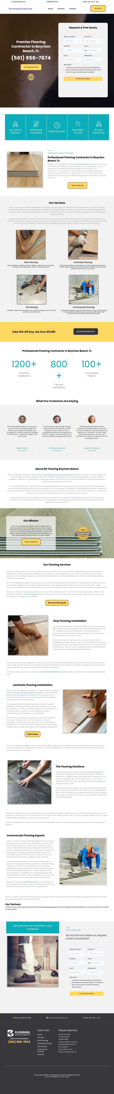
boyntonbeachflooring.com (58, 1018)
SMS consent (67, 64)
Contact (72, 9)
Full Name (67, 46)
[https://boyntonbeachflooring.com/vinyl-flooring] (31, 244)
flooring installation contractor (68, 1042)
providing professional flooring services (59, 475)
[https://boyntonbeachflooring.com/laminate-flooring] (82, 244)
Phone (86, 46)
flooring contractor (64, 1034)
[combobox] (73, 41)
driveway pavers (50, 907)
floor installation (63, 1047)
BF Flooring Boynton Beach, (80, 164)
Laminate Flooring (44, 1043)
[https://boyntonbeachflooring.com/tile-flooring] (32, 289)
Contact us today (30, 594)
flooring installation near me (67, 1044)
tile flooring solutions (93, 772)
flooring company (64, 1037)
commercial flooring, (29, 882)
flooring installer (63, 1039)
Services (61, 9)
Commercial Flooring (42, 1050)
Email (66, 55)
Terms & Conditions (52, 1077)
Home (50, 9)
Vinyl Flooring (42, 1040)
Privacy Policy (64, 1077)
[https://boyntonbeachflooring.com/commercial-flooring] (83, 289)
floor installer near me (65, 1049)
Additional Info (88, 55)
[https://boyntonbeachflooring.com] (20, 9)
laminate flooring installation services (27, 693)
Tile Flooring (42, 1046)
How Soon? (87, 36)
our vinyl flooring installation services (52, 672)
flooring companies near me (67, 1052)
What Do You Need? (70, 36)
